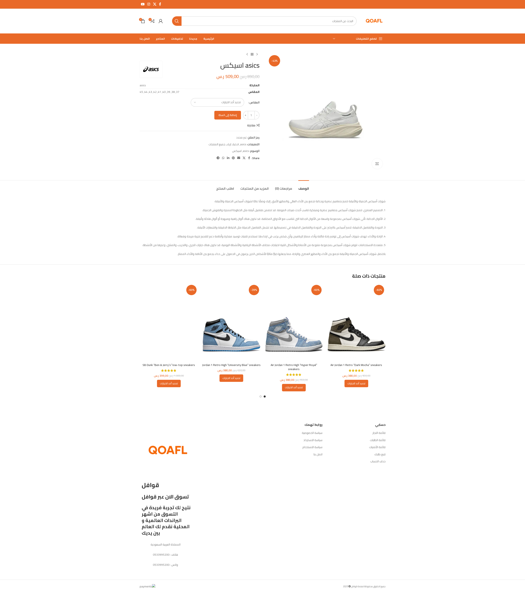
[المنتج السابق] (257, 54)
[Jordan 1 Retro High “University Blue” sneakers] (231, 322)
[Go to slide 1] (265, 396)
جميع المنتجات (217, 144)
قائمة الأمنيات (377, 447)
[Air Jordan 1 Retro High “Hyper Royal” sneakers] (294, 322)
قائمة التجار (379, 433)
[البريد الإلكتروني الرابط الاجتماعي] (238, 158)
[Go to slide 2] (261, 396)
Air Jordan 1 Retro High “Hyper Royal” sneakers (294, 367)
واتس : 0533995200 (165, 564)
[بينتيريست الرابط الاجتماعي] (233, 158)
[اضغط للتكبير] (377, 164)
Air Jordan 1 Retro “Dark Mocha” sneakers (356, 365)
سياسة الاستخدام (312, 447)
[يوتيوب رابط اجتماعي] (143, 4)
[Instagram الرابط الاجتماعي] (149, 4)
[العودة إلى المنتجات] (252, 54)
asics (243, 144)
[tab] (303, 186)
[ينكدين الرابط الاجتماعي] (228, 158)
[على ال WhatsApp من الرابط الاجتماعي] (223, 158)
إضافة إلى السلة (227, 114)
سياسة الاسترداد (312, 440)
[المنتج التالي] (247, 54)
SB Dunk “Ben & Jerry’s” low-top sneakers (169, 365)
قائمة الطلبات (378, 440)
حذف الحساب (378, 461)
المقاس (254, 102)
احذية (235, 144)
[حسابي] (161, 21)
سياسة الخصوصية (312, 433)
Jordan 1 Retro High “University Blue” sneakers (231, 365)
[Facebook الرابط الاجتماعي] (160, 4)
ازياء (229, 144)
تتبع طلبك (380, 454)
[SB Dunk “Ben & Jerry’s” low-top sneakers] (169, 322)
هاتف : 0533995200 (165, 554)
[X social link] (155, 4)
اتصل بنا (318, 454)
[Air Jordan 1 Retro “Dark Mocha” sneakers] (356, 322)
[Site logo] (374, 21)
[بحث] (177, 21)
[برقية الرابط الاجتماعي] (218, 158)
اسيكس (237, 151)
